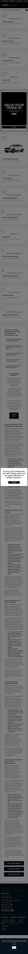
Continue (14, 482)
